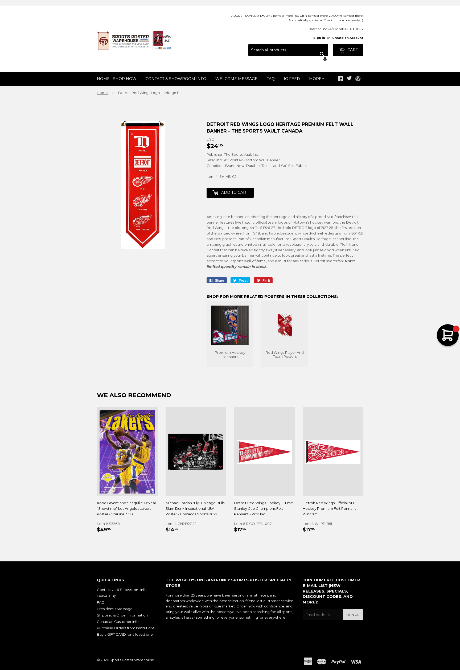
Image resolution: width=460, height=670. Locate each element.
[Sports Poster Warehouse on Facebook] (340, 79)
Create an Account (347, 38)
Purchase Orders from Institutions (125, 628)
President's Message (115, 609)
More (315, 78)
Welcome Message (236, 78)
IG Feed (292, 78)
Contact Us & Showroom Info (122, 589)
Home (102, 93)
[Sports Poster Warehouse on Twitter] (349, 79)
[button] (288, 60)
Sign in (319, 38)
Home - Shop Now (117, 78)
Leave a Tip (106, 596)
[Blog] (357, 79)
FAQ (270, 78)
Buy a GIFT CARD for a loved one (125, 634)
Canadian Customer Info (118, 621)
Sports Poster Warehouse (132, 660)
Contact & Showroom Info (176, 78)
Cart (352, 49)
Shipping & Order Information (122, 615)
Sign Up (353, 615)
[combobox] (288, 50)
